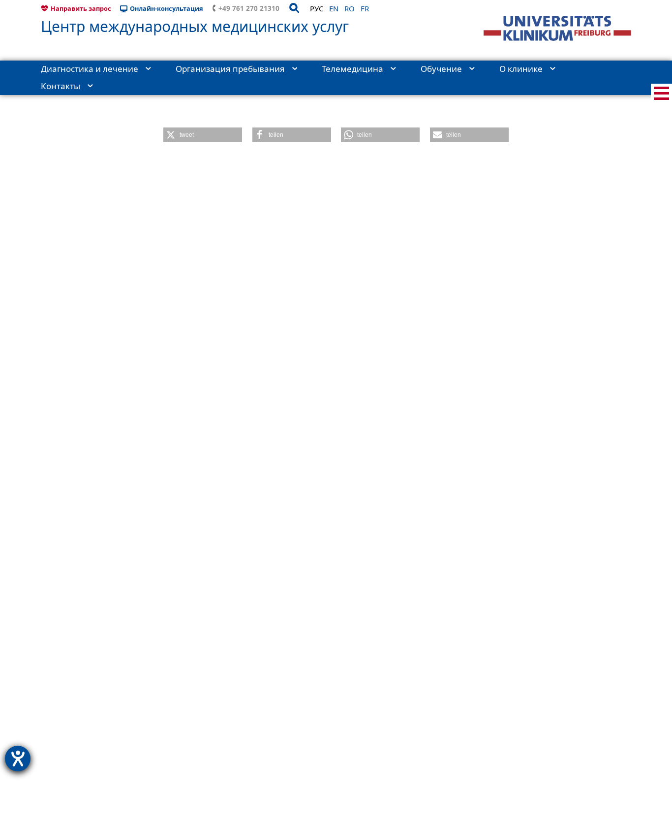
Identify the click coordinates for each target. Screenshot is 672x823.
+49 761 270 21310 (248, 8)
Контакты (60, 86)
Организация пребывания (230, 68)
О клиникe (521, 68)
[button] (202, 134)
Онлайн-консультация (166, 8)
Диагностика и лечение (89, 68)
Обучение (441, 68)
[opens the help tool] (18, 758)
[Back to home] (557, 28)
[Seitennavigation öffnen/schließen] (661, 93)
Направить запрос (81, 8)
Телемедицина (352, 68)
